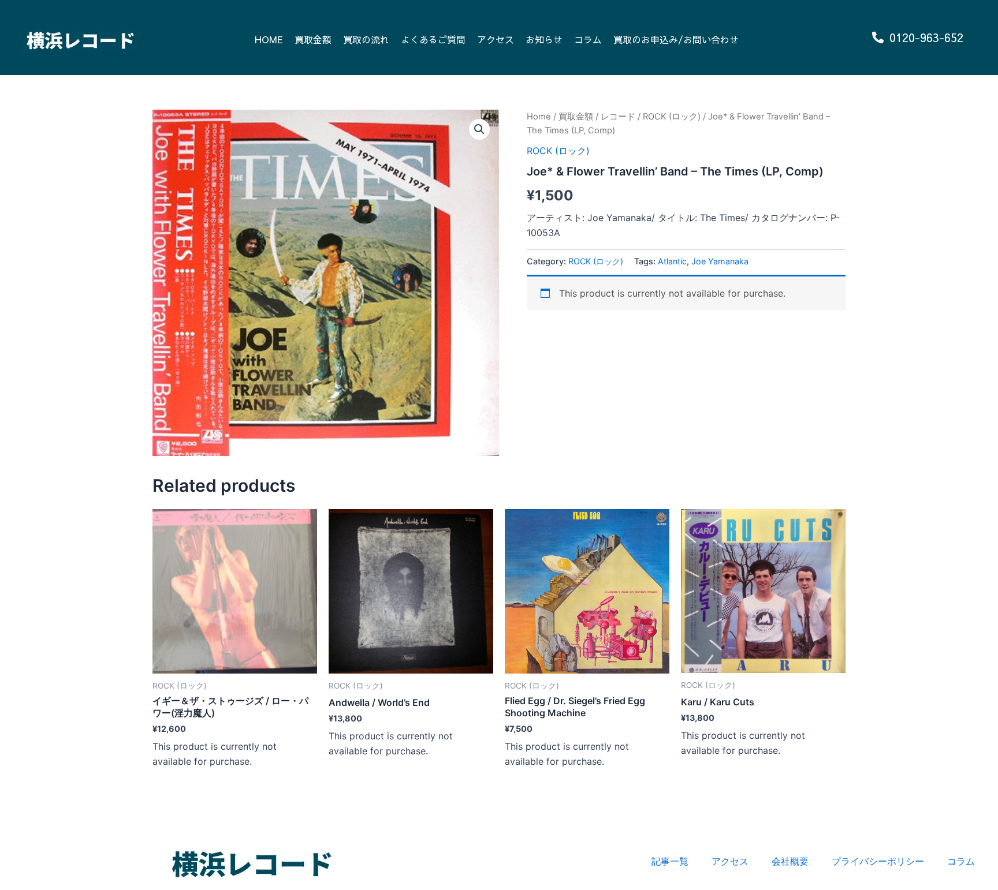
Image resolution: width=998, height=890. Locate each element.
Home (539, 116)
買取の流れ (366, 39)
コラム (588, 39)
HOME (269, 39)
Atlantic (672, 261)
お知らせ (544, 39)
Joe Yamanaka (719, 261)
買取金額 (313, 39)
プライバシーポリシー (878, 861)
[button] (479, 129)
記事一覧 (669, 861)
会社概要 (790, 861)
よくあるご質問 (433, 39)
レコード (618, 116)
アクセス (495, 39)
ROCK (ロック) (672, 116)
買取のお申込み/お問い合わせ (676, 39)
